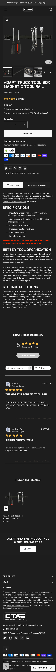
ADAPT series (9, 196)
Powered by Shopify (39, 661)
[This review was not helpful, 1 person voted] (48, 461)
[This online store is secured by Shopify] (28, 150)
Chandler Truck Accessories (20, 661)
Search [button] (29, 549)
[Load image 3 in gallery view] (28, 72)
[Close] (51, 668)
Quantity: (8, 119)
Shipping (7, 109)
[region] (28, 3)
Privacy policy (21, 666)
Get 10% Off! (40, 667)
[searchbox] (16, 368)
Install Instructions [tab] (38, 185)
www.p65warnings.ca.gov (18, 605)
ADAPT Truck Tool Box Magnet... (26, 173)
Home (6, 173)
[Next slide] (50, 72)
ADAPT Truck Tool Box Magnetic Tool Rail (13, 517)
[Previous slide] (44, 72)
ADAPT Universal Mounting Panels (24, 200)
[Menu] (6, 10)
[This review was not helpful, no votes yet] (48, 418)
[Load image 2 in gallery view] (18, 72)
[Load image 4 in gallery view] (39, 72)
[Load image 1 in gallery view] (7, 72)
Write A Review (28, 355)
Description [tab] (14, 185)
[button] (50, 10)
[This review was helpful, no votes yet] (43, 418)
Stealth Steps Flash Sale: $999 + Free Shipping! (26, 3)
